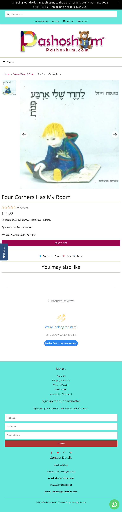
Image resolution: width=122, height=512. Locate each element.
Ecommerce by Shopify (76, 502)
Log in (55, 21)
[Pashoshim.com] (61, 42)
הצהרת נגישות (61, 389)
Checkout (82, 21)
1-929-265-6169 (41, 21)
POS (60, 502)
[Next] (115, 134)
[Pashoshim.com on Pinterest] (64, 453)
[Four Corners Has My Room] (69, 134)
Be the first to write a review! (61, 343)
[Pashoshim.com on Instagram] (70, 453)
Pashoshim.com (50, 502)
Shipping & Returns (61, 380)
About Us (61, 376)
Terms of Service (61, 385)
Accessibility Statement (61, 394)
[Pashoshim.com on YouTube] (58, 453)
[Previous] (24, 134)
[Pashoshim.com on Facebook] (52, 453)
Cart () (69, 21)
